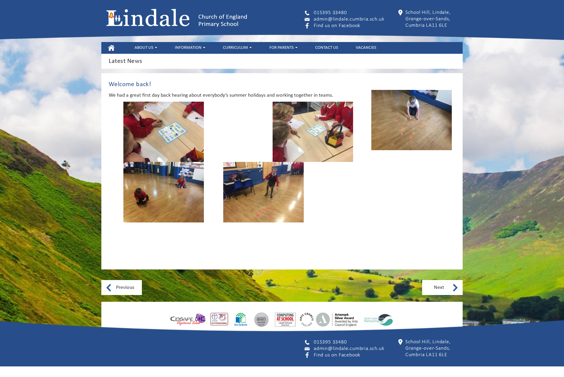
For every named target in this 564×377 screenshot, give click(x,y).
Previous (125, 287)
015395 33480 (330, 13)
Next (439, 287)
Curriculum (236, 48)
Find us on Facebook (337, 26)
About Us (144, 48)
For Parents (282, 48)
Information (188, 48)
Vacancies (366, 48)
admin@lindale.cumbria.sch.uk (349, 19)
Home (111, 48)
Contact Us (326, 48)
